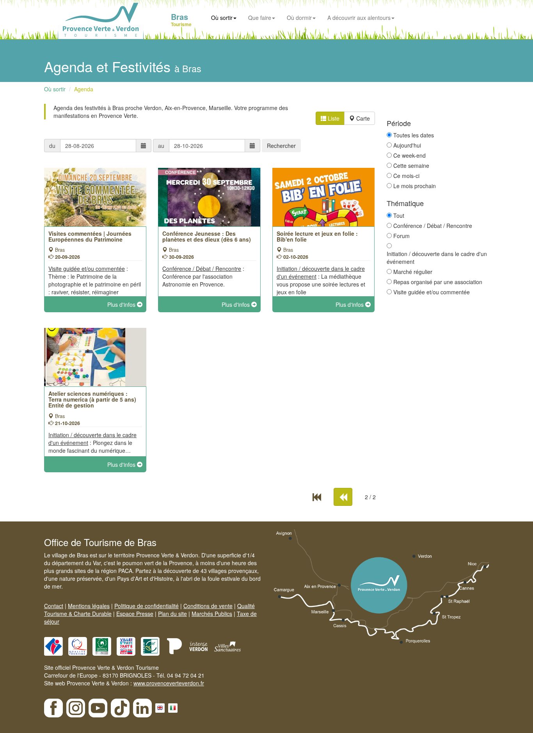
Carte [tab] (362, 118)
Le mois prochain (414, 186)
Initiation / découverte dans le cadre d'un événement (437, 257)
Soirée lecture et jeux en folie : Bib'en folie (317, 236)
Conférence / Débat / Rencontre (432, 226)
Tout (398, 215)
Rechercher (281, 145)
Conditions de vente (208, 606)
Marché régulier (412, 272)
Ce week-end (409, 155)
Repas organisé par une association (437, 282)
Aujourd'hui (407, 145)
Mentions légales (89, 606)
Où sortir (222, 17)
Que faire (259, 17)
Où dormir (299, 17)
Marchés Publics (212, 613)
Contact (53, 606)
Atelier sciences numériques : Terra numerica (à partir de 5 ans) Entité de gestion (92, 399)
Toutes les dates (413, 135)
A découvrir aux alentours (359, 17)
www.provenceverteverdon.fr (168, 683)
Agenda (83, 89)
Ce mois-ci (406, 176)
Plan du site (172, 613)
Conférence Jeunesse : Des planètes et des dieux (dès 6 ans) (206, 236)
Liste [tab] (332, 118)
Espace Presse (134, 613)
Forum (401, 236)
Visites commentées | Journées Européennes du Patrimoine (89, 236)
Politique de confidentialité (146, 606)
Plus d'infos (122, 304)
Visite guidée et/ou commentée (431, 292)
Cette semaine (411, 165)
